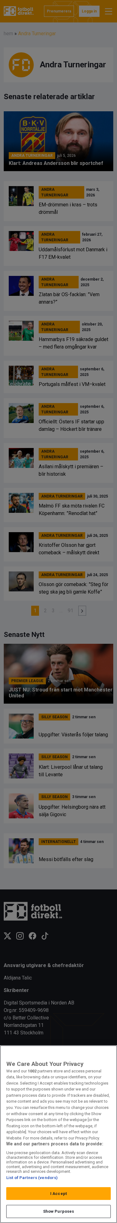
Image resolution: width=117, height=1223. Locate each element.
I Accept (58, 1193)
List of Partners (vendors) (32, 1177)
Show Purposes (58, 1211)
